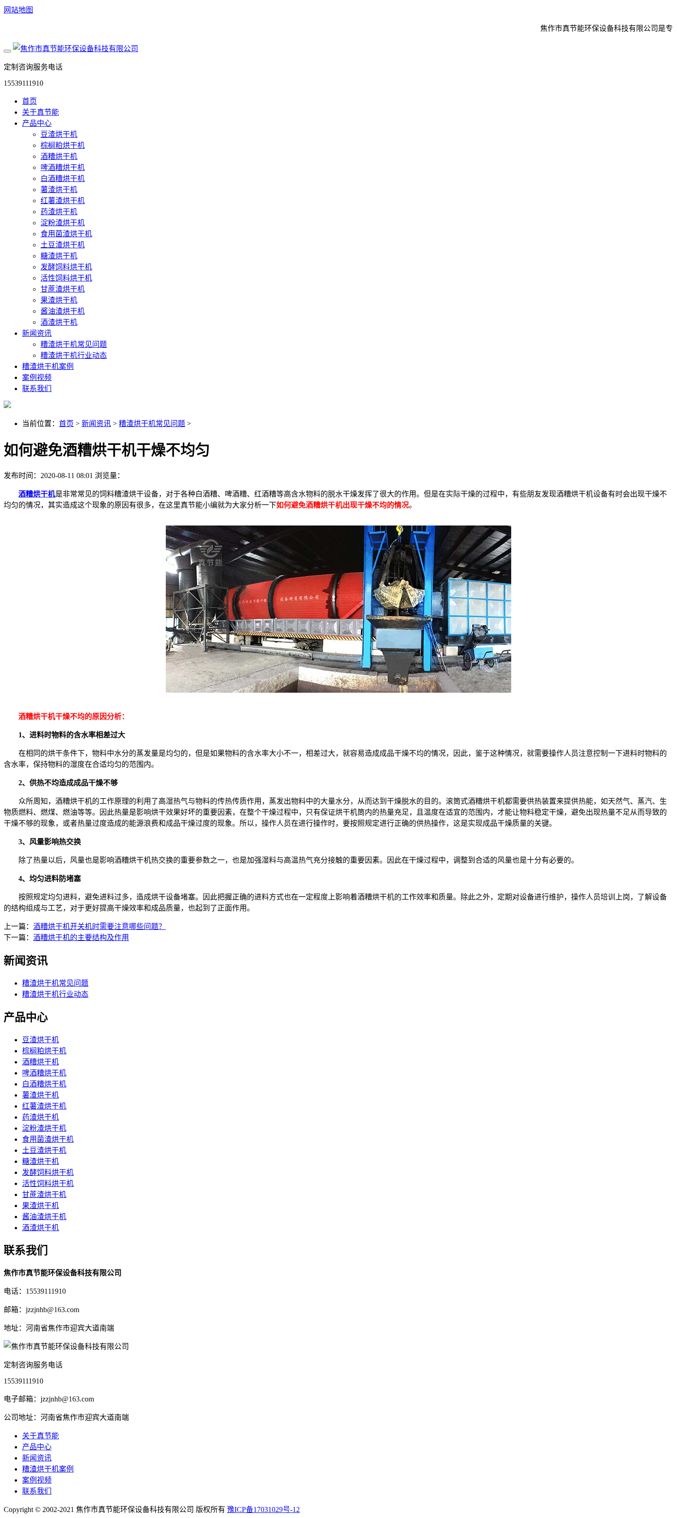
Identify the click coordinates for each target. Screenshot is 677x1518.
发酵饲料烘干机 (66, 267)
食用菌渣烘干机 (66, 234)
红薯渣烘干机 (63, 200)
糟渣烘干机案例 (48, 366)
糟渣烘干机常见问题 (74, 344)
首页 (29, 101)
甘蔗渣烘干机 (63, 289)
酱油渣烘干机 (63, 311)
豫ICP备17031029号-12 (263, 1509)
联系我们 (37, 388)
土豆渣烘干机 (63, 245)
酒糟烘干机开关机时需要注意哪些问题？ (99, 926)
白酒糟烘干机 (63, 178)
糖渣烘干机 (59, 256)
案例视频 (37, 377)
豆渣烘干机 (59, 134)
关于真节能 (40, 112)
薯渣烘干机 (59, 189)
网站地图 (18, 10)
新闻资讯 (37, 333)
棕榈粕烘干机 (63, 145)
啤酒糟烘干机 (63, 167)
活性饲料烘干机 (66, 278)
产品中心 (37, 123)
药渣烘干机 (59, 212)
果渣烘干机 (59, 300)
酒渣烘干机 (59, 322)
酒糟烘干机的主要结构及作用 (81, 937)
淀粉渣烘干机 (63, 223)
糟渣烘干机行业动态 (74, 355)
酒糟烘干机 (59, 156)
